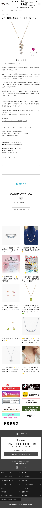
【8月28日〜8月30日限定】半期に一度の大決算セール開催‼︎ (31, 279)
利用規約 (24, 495)
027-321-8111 (22, 464)
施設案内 (24, 480)
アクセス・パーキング (7, 480)
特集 (2, 488)
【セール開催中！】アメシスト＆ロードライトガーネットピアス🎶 (10, 307)
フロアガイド (25, 473)
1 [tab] (16, 59)
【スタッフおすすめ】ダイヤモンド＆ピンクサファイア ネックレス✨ (30, 370)
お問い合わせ (25, 492)
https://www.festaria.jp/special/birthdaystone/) (14, 121)
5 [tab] (25, 59)
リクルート (25, 488)
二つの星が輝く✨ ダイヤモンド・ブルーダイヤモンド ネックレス (11, 369)
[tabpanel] (21, 39)
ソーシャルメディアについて (9, 499)
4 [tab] (23, 59)
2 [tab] (18, 59)
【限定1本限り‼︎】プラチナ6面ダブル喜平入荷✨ (31, 250)
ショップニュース (6, 484)
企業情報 (3, 492)
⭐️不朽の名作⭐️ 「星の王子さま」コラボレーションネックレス (31, 340)
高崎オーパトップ (6, 473)
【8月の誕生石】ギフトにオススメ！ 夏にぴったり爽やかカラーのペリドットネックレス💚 (31, 309)
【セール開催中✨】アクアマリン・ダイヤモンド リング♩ (10, 250)
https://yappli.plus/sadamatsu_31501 (12, 144)
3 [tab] (21, 59)
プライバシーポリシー (7, 495)
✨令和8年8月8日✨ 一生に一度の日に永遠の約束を (10, 279)
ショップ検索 (25, 476)
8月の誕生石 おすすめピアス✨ (11, 339)
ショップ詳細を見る (20, 209)
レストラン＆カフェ (6, 476)
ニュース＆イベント (27, 484)
